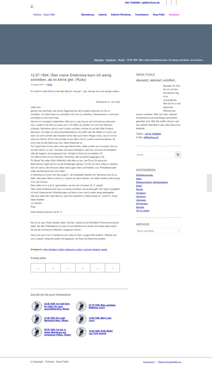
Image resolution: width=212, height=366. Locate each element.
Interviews (141, 200)
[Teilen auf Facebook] (38, 267)
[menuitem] (87, 14)
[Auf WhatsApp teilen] (68, 267)
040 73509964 (132, 2)
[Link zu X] (168, 2)
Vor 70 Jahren (142, 210)
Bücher (139, 189)
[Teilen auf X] (53, 267)
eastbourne (70, 249)
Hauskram (141, 196)
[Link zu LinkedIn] (173, 2)
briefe (61, 249)
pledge (104, 249)
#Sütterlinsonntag (144, 175)
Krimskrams (142, 203)
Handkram (141, 192)
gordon (79, 249)
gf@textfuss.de (151, 2)
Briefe (50, 84)
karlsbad (96, 249)
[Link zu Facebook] (163, 2)
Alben (139, 178)
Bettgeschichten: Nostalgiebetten (152, 182)
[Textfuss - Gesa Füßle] (43, 14)
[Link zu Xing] (178, 2)
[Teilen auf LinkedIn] (97, 267)
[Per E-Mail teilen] (112, 267)
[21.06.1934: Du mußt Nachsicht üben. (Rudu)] (2, 183)
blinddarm (53, 249)
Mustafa (140, 207)
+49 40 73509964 (152, 133)
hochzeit (87, 249)
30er (46, 249)
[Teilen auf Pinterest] (82, 267)
